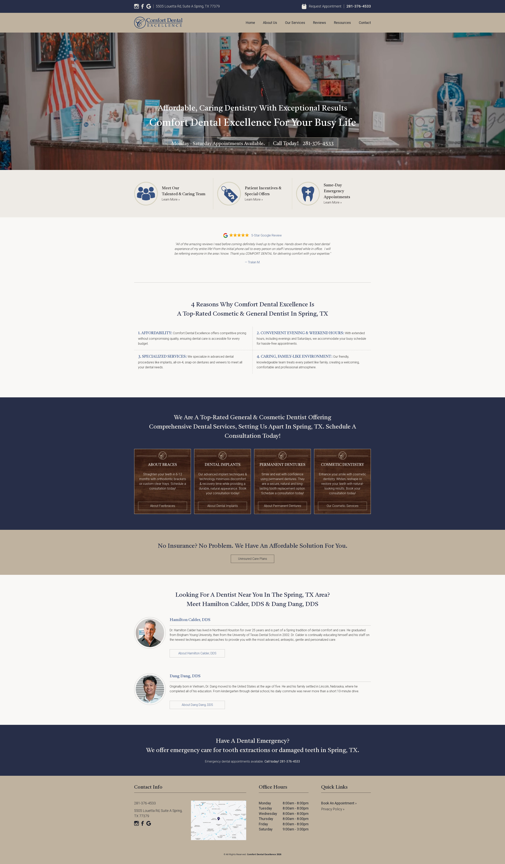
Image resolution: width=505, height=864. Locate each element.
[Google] (148, 6)
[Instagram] (136, 6)
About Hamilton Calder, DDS (197, 653)
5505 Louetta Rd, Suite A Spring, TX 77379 (188, 6)
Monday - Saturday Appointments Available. (218, 144)
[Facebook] (142, 6)
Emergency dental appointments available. (252, 761)
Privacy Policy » (332, 809)
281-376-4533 (358, 6)
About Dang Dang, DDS (197, 705)
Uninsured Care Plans (252, 559)
